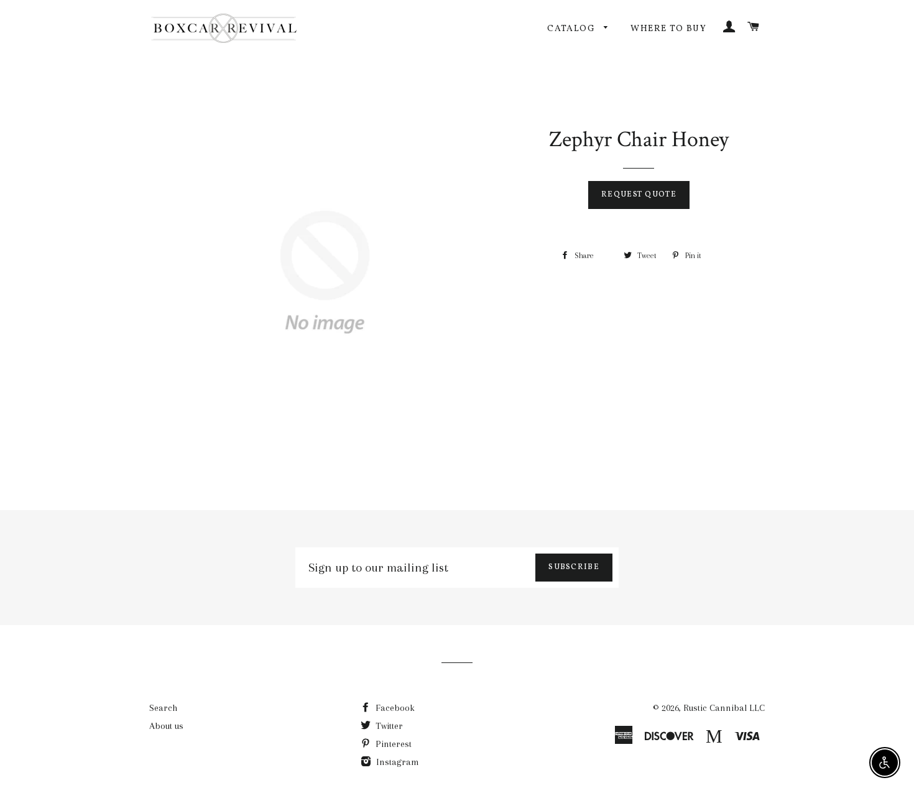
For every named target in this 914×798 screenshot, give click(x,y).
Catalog (572, 29)
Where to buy (668, 29)
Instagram (396, 762)
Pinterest (392, 743)
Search (163, 707)
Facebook (394, 707)
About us (166, 725)
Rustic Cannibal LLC (724, 707)
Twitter (388, 725)
